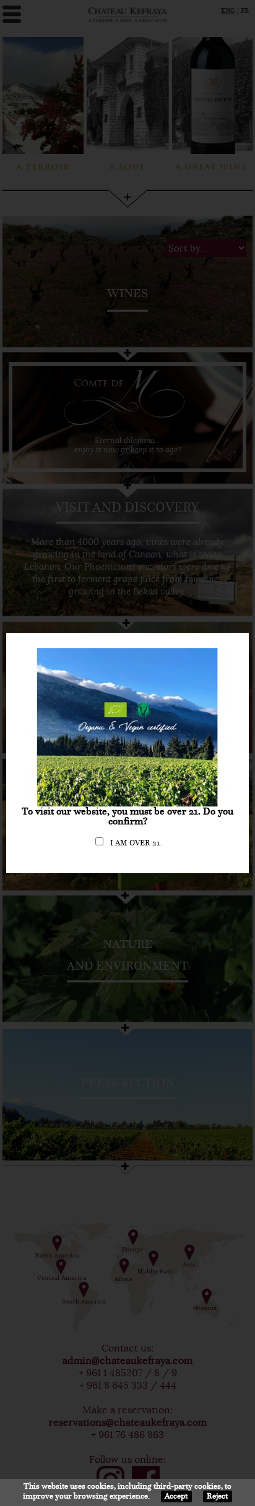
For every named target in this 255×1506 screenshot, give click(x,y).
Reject (217, 1496)
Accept (176, 1496)
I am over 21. (136, 843)
